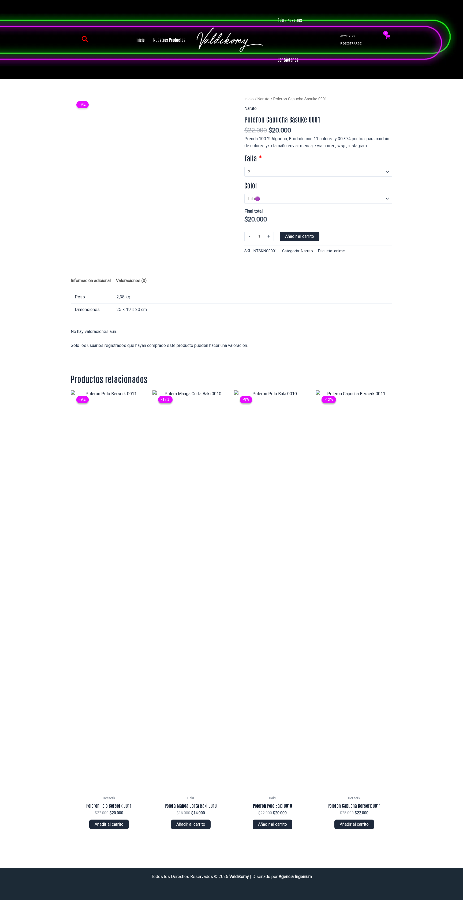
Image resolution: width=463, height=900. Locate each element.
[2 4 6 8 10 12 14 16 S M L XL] (318, 172)
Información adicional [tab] (91, 280)
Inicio (249, 99)
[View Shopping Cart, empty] (387, 39)
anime (339, 251)
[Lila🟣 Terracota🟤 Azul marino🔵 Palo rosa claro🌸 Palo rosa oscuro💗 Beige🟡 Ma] (318, 199)
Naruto (263, 99)
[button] (85, 40)
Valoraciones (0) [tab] (131, 280)
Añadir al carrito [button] (109, 824)
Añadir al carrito (299, 236)
